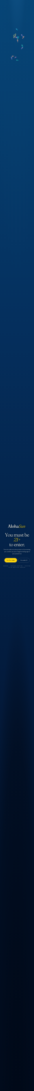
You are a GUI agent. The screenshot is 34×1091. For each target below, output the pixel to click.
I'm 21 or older (11, 560)
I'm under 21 (23, 560)
